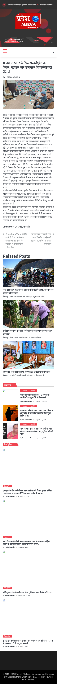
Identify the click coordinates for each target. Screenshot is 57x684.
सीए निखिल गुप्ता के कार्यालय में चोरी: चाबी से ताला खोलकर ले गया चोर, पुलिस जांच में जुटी (36, 431)
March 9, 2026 (23, 547)
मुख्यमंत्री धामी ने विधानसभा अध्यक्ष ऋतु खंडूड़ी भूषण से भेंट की (26, 371)
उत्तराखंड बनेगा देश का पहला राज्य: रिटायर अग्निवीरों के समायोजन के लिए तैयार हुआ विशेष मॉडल (36, 413)
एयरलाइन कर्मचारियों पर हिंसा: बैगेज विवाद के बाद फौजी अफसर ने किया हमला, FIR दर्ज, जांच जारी (28, 642)
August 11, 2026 (41, 420)
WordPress (29, 680)
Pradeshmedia (13, 77)
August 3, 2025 (23, 646)
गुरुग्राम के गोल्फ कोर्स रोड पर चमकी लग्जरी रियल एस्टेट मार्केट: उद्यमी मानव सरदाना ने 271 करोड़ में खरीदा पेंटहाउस (27, 491)
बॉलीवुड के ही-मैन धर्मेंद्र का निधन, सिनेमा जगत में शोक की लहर (27, 592)
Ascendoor (40, 677)
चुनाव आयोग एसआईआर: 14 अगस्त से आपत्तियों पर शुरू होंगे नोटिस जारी (34, 396)
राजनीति (26, 226)
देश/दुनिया (7, 486)
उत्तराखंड (18, 226)
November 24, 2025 (24, 596)
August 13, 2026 (41, 401)
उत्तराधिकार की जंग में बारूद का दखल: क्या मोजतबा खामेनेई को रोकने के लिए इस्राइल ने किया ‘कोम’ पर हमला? (26, 542)
